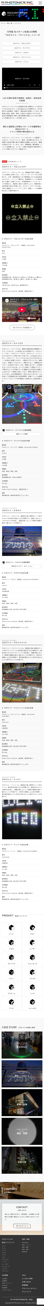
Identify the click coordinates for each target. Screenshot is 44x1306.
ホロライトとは (7, 1239)
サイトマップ (26, 1292)
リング (4, 1250)
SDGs (24, 1275)
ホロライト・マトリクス (22, 48)
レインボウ (5, 1264)
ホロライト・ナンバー (22, 62)
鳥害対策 (24, 1251)
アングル (4, 1268)
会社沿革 (4, 1285)
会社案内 (4, 1278)
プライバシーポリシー (29, 1288)
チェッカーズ (6, 1266)
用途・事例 (26, 1239)
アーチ (4, 1255)
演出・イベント (26, 1245)
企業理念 (4, 1281)
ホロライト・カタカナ (22, 53)
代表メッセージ (6, 1283)
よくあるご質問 (27, 1278)
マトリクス (5, 1259)
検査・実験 (25, 1249)
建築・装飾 (25, 1247)
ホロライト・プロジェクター (22, 43)
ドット (4, 1246)
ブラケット (5, 1271)
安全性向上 (25, 1242)
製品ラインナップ (8, 1242)
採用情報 (4, 1287)
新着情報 (25, 1285)
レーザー (4, 1262)
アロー (4, 1257)
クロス (4, 1253)
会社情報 (5, 1275)
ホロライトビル (6, 1290)
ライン (4, 1248)
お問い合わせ (26, 1282)
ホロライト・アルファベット (22, 57)
